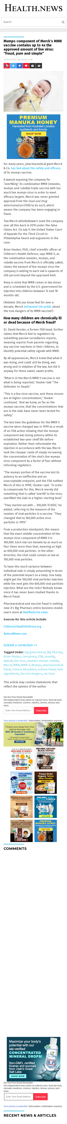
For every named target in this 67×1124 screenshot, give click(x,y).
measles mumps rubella (43, 660)
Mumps (36, 665)
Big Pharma (54, 652)
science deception (24, 669)
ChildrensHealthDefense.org (22, 626)
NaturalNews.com (15, 633)
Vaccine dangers (31, 673)
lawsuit (8, 660)
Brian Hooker (12, 656)
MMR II (25, 665)
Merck (8, 665)
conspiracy (29, 656)
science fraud (47, 669)
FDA (40, 656)
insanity (49, 656)
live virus (20, 660)
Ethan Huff (27, 59)
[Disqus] (33, 898)
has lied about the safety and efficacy (36, 168)
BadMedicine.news (35, 612)
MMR (16, 665)
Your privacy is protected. (16, 720)
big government (35, 652)
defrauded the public (38, 306)
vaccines (49, 673)
